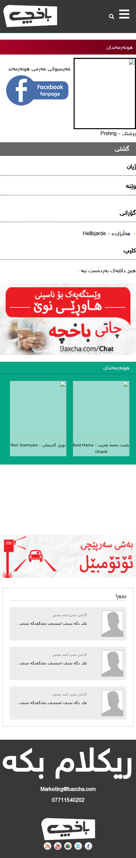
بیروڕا (121, 596)
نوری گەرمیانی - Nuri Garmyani (38, 445)
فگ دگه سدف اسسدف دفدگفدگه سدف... (52, 624)
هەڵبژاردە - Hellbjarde (106, 234)
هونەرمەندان (116, 368)
